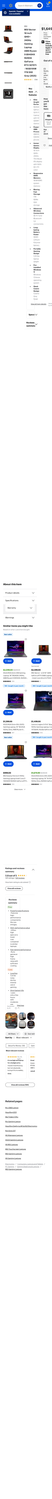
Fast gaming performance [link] (20, 950)
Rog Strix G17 (10, 1131)
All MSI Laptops (11, 1144)
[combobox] (29, 5)
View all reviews (14, 888)
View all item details (38, 304)
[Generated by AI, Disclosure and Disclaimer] (16, 1008)
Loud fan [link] (13, 973)
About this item (12, 584)
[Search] (39, 5)
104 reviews (20, 878)
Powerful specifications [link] (19, 911)
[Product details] (33, 593)
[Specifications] (33, 600)
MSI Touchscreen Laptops (15, 1149)
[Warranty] (31, 608)
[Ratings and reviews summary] (33, 869)
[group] (35, 79)
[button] (31, 92)
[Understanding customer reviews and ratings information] (30, 882)
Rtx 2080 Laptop (11, 1108)
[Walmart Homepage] (11, 5)
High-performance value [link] (20, 928)
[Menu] (4, 5)
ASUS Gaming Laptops (14, 1140)
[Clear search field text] (36, 5)
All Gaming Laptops (13, 1158)
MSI (25, 26)
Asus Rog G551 (11, 1112)
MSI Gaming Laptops (13, 1154)
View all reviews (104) (20, 1085)
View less (20, 1005)
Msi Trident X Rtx (11, 1117)
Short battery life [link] (17, 990)
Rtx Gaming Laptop (13, 1121)
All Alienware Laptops (14, 1135)
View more (18, 789)
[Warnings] (33, 618)
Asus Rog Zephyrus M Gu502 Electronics (21, 1126)
